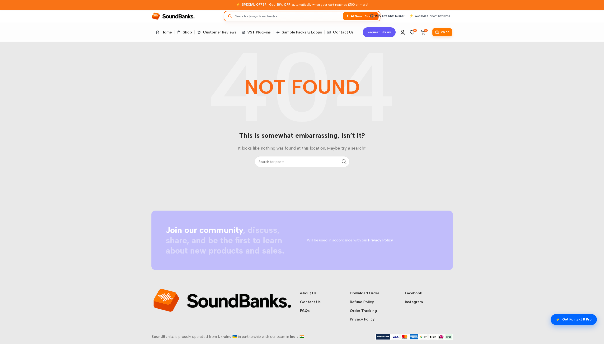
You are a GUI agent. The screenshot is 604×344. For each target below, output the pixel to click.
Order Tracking (363, 310)
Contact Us (310, 302)
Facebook (413, 293)
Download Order (364, 293)
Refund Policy (362, 302)
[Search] (344, 161)
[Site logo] (173, 16)
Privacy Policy (362, 319)
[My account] (402, 32)
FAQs (305, 310)
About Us (308, 293)
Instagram (414, 302)
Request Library (379, 32)
